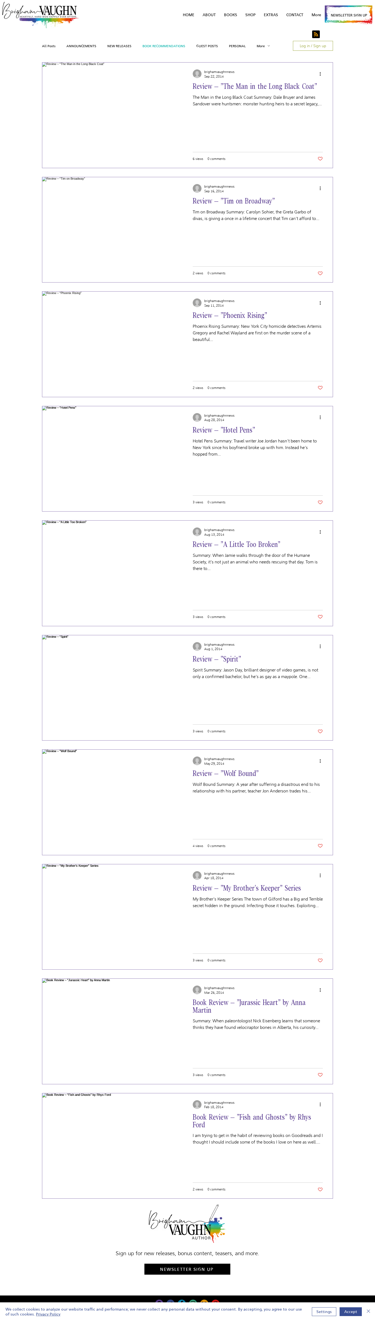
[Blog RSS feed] (316, 34)
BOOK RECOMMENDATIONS (163, 46)
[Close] (368, 1312)
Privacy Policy (48, 1314)
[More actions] (322, 73)
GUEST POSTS (207, 46)
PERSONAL (237, 46)
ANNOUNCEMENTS (81, 46)
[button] (271, 15)
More (261, 46)
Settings (324, 1311)
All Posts (48, 46)
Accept (350, 1311)
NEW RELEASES (119, 46)
